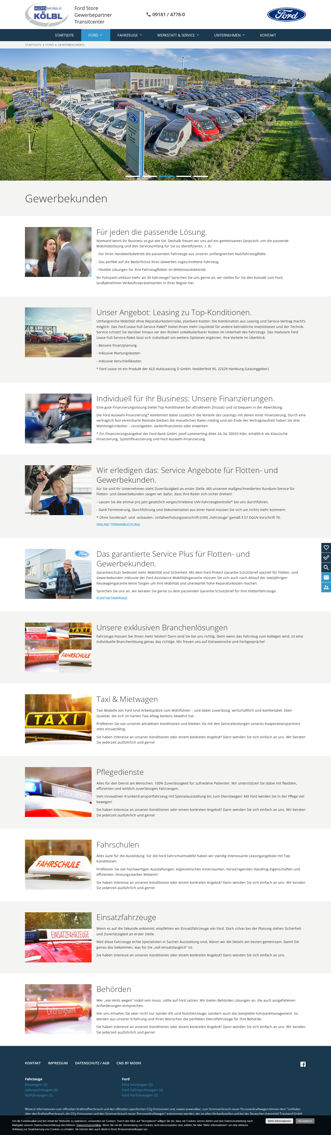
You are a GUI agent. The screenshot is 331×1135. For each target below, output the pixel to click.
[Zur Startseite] (68, 14)
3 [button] (166, 176)
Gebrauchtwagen (41, 1090)
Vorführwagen (39, 1095)
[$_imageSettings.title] (58, 252)
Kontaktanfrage (111, 598)
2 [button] (149, 176)
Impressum (58, 1063)
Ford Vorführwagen (140, 1095)
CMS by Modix (129, 1063)
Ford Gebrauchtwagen (142, 1090)
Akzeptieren (305, 1121)
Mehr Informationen (279, 1121)
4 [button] (183, 176)
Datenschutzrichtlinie (89, 1125)
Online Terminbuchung (118, 524)
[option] (165, 114)
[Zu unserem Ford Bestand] (286, 15)
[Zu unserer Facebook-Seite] (303, 1064)
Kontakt (268, 35)
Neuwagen (36, 1084)
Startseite (64, 35)
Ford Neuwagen (137, 1084)
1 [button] (133, 176)
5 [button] (200, 176)
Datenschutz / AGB (92, 1063)
